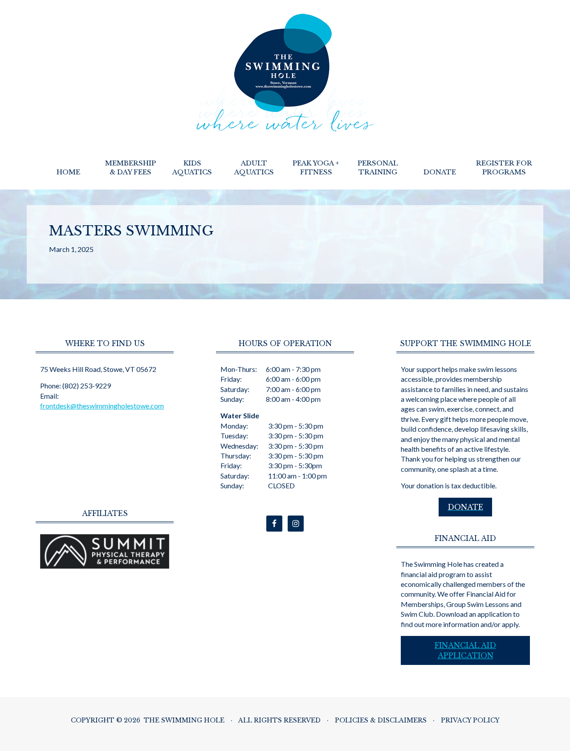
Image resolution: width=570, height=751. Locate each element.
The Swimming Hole (285, 72)
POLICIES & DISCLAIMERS (381, 720)
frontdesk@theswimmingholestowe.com (102, 405)
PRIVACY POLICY (470, 720)
